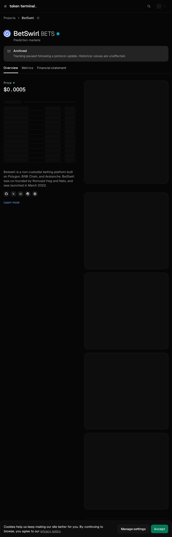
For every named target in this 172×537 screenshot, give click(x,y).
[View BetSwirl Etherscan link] (27, 194)
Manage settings (133, 529)
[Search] (149, 6)
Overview (11, 68)
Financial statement (51, 68)
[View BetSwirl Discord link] (20, 194)
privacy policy (50, 531)
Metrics (27, 68)
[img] (15, 89)
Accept (159, 529)
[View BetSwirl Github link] (6, 194)
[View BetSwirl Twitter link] (13, 194)
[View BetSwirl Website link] (35, 194)
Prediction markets (26, 40)
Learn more (11, 202)
